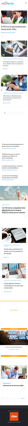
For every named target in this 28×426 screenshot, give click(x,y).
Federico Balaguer (6, 169)
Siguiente (23, 398)
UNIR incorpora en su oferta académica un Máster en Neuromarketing (11, 156)
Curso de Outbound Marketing (13, 347)
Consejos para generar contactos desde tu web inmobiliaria (12, 167)
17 (18, 398)
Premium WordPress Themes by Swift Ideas (14, 422)
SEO (15, 148)
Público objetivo (11, 32)
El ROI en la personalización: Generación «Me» (13, 27)
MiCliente (5, 32)
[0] (2, 36)
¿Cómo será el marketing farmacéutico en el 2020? (10, 177)
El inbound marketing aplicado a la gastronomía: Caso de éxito (12, 145)
